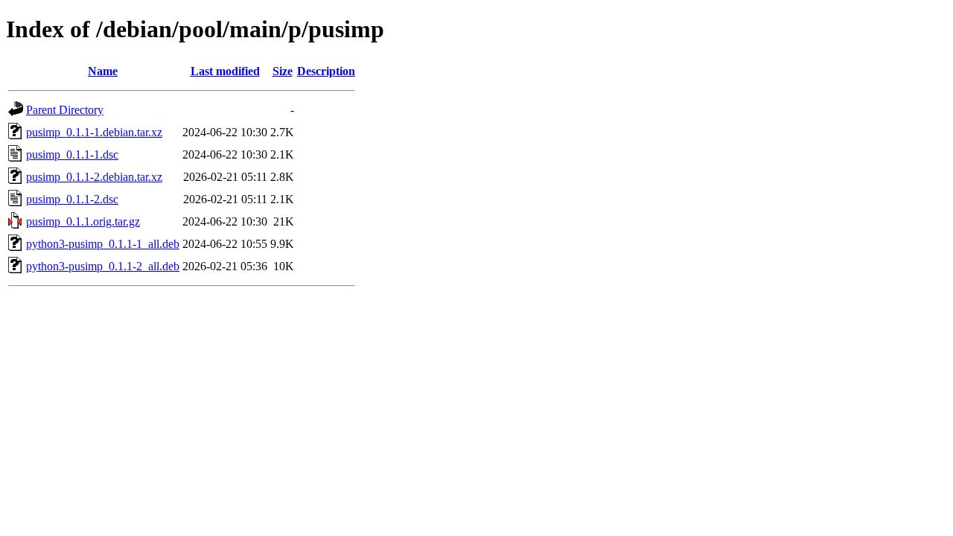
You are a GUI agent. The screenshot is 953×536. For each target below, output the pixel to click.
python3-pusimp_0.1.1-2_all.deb (102, 266)
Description (326, 71)
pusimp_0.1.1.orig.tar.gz (83, 221)
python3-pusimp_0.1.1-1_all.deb (102, 243)
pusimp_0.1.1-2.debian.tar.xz (94, 176)
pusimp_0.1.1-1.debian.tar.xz (94, 132)
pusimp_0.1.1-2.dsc (72, 199)
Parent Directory (64, 109)
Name (103, 71)
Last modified (225, 71)
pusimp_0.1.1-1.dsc (72, 154)
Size (282, 71)
